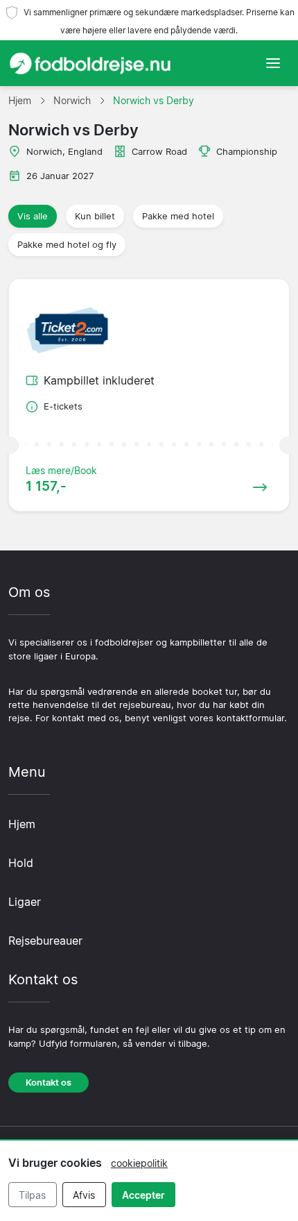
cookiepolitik (139, 1163)
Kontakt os (48, 1082)
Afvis (84, 1195)
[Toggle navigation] (273, 63)
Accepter (143, 1195)
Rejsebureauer (45, 941)
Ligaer (24, 902)
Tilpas (32, 1195)
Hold (20, 863)
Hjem (21, 824)
